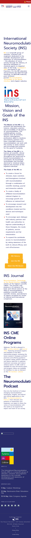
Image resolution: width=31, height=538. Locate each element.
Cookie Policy (15, 534)
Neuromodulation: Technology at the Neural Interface (15, 281)
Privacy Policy (15, 530)
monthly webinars (13, 349)
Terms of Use (15, 526)
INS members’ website (16, 372)
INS (5, 53)
